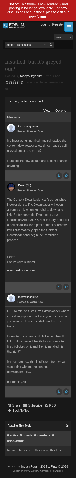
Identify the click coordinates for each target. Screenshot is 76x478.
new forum (37, 16)
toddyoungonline (31, 76)
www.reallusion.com (21, 270)
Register (58, 24)
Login (44, 24)
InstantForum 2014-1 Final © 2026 (44, 466)
